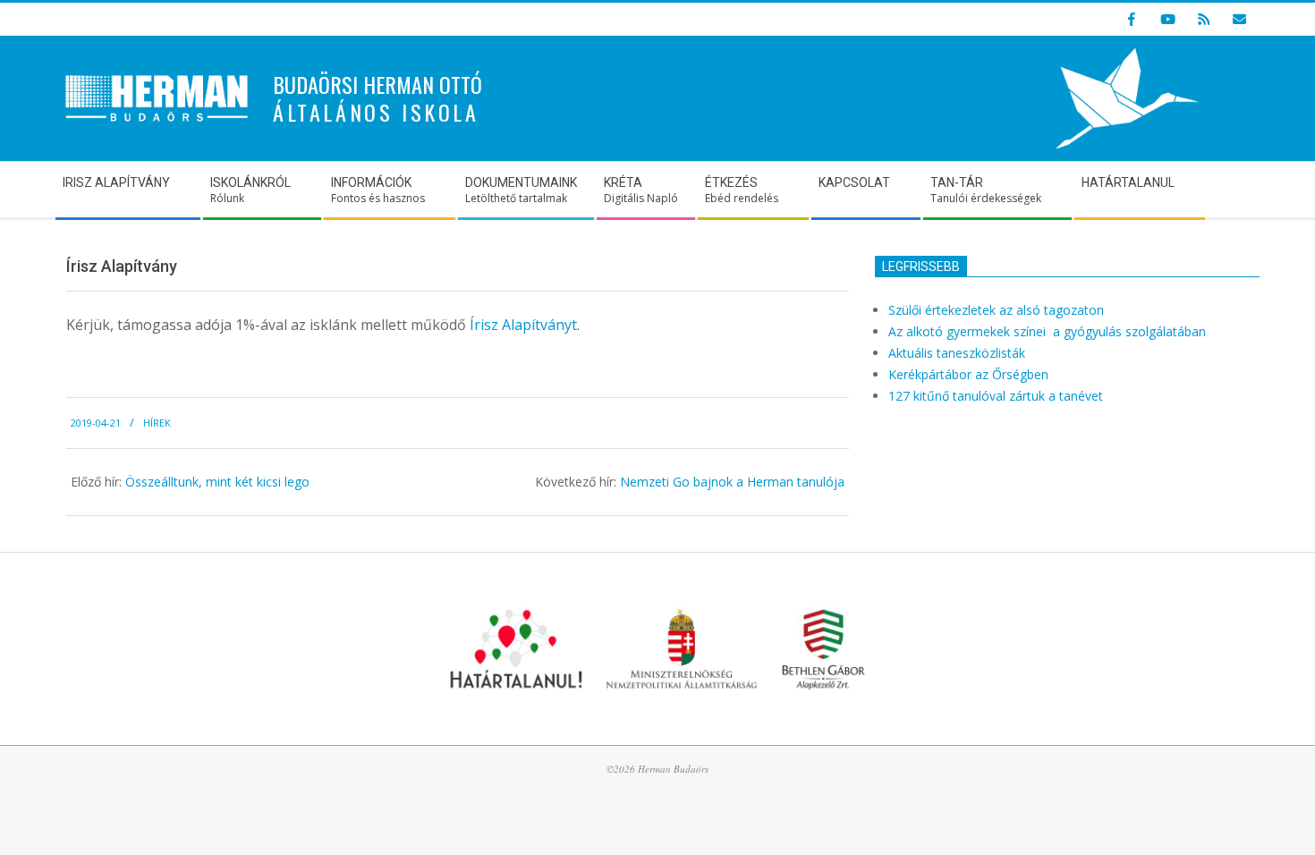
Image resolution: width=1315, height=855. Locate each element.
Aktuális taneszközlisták (956, 352)
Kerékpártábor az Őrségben (968, 374)
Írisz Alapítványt (523, 324)
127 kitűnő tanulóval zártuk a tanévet (995, 395)
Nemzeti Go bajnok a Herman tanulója (732, 481)
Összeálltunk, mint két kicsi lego (217, 481)
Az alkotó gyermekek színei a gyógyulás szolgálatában (1048, 331)
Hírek (157, 422)
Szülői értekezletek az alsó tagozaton (996, 309)
